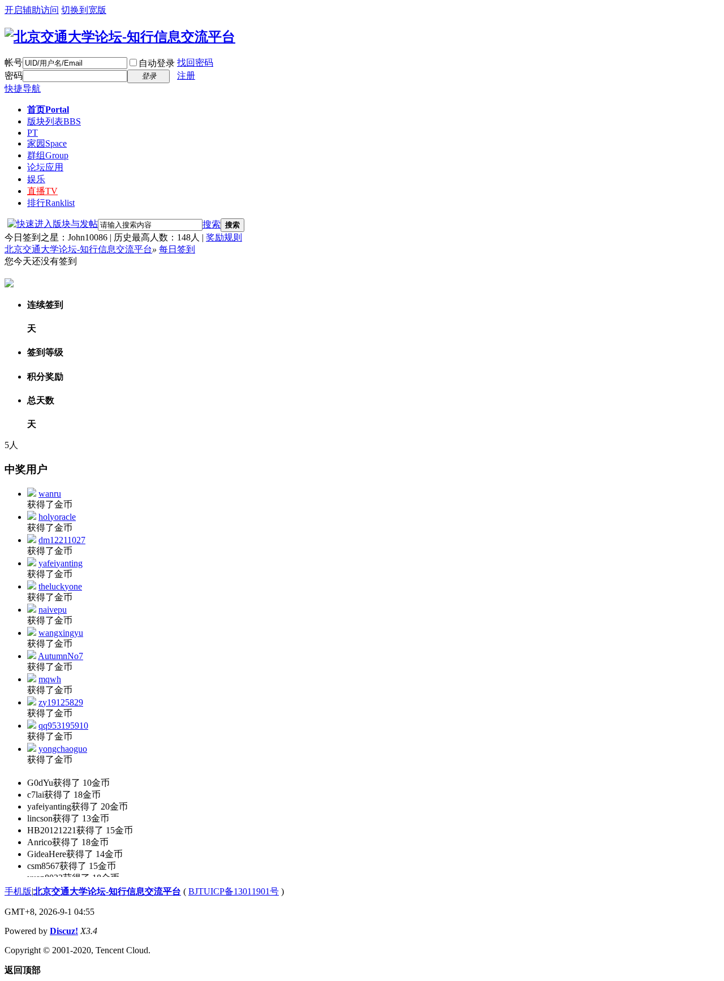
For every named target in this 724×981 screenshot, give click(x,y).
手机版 (18, 891)
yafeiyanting (60, 563)
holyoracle (57, 517)
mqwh (49, 679)
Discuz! (64, 931)
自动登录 (157, 63)
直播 (42, 191)
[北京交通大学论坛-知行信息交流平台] (120, 36)
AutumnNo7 (60, 656)
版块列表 (54, 121)
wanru (49, 493)
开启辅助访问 (32, 10)
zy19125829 (60, 702)
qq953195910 (63, 725)
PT (32, 132)
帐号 (14, 62)
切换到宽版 (83, 10)
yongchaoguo (62, 749)
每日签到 (177, 249)
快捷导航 (23, 88)
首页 (48, 109)
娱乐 (36, 179)
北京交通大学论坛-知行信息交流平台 (78, 249)
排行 (51, 203)
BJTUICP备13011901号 (233, 891)
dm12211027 (61, 540)
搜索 (211, 224)
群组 (47, 155)
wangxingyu (60, 633)
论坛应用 (45, 167)
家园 (47, 143)
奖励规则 (224, 237)
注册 (186, 75)
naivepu (52, 609)
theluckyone (60, 586)
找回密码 (195, 62)
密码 (14, 75)
